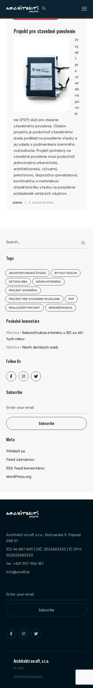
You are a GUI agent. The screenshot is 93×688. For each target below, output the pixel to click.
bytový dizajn (66, 273)
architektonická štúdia (27, 273)
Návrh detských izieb (40, 347)
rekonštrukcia (60, 307)
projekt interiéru (23, 290)
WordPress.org (18, 476)
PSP (71, 299)
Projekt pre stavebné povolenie (44, 31)
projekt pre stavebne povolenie (34, 299)
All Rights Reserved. (28, 676)
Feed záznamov (20, 459)
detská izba (18, 281)
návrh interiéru (48, 281)
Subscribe (46, 423)
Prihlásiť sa (15, 451)
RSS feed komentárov (25, 468)
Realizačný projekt (24, 307)
